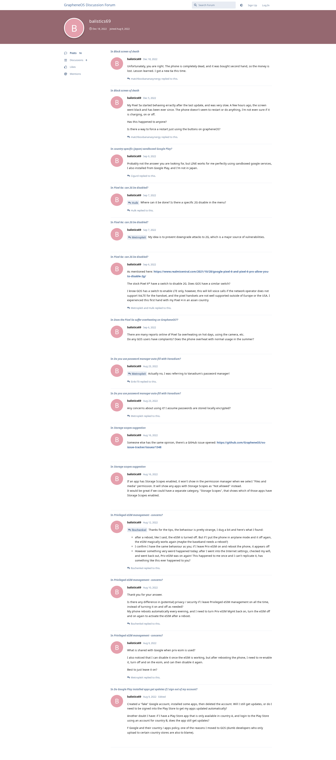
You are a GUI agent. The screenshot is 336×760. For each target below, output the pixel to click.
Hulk (135, 203)
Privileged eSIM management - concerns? (138, 515)
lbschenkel (139, 530)
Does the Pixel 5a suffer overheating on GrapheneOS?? (146, 320)
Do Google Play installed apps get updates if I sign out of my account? (155, 689)
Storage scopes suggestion (130, 428)
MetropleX (139, 237)
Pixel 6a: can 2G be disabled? (131, 187)
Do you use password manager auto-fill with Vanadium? (147, 359)
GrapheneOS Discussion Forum (89, 5)
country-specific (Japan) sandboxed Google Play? (143, 149)
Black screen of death (126, 51)
